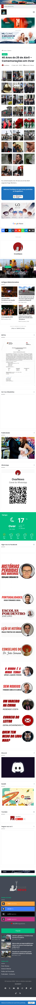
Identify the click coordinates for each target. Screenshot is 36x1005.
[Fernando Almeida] (18, 687)
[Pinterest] (16, 230)
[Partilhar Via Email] (29, 230)
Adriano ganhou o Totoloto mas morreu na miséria (22, 936)
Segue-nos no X (6, 826)
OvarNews (6, 65)
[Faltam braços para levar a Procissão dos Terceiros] (27, 309)
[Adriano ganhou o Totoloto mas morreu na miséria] (6, 938)
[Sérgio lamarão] (18, 671)
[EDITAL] (18, 362)
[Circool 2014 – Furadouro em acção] (9, 291)
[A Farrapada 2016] (9, 310)
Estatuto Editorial (6, 968)
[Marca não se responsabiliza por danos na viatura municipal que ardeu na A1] (6, 946)
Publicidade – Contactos (8, 974)
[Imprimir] (33, 230)
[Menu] (34, 13)
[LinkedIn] (10, 230)
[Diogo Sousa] (18, 599)
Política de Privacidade (7, 971)
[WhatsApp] (22, 230)
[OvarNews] (4, 12)
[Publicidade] (18, 458)
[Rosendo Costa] (18, 704)
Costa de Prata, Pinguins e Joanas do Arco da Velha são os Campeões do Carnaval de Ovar (18, 272)
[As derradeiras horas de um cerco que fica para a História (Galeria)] (27, 290)
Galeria (9, 50)
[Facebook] (3, 230)
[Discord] (18, 767)
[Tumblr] (13, 230)
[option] (18, 268)
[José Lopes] (18, 614)
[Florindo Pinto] (18, 736)
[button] (18, 1003)
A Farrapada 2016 (7, 317)
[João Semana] (18, 651)
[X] (6, 230)
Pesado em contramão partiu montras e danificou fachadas (22, 952)
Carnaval (8, 266)
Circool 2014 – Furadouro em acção (8, 299)
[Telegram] (26, 230)
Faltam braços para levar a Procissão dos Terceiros (26, 317)
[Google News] (18, 224)
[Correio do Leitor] (18, 720)
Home (4, 50)
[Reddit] (19, 230)
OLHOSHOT (18, 984)
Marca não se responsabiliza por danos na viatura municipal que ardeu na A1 (22, 945)
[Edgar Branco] (18, 572)
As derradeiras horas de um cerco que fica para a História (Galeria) (26, 298)
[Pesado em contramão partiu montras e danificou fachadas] (6, 954)
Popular (18, 931)
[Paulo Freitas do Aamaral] (18, 630)
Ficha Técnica (5, 966)
